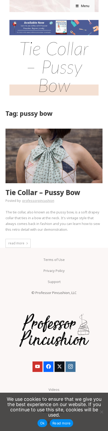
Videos (54, 389)
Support (54, 281)
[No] (101, 411)
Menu (85, 6)
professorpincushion (38, 200)
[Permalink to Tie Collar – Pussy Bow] (54, 130)
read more (16, 243)
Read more (61, 423)
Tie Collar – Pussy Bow (43, 192)
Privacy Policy (54, 270)
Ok (42, 423)
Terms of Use (54, 259)
